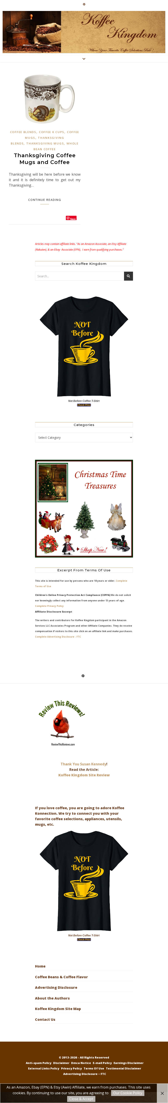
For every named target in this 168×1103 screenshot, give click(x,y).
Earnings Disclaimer (129, 1063)
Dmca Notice (81, 1063)
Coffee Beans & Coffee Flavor (61, 977)
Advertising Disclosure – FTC (84, 1074)
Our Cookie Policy (127, 1093)
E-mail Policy (102, 1063)
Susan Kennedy (93, 764)
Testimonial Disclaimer (123, 1068)
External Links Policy (43, 1068)
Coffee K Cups (51, 132)
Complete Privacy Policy (49, 606)
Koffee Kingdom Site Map (58, 1008)
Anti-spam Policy (38, 1063)
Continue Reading (44, 200)
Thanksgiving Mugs (45, 143)
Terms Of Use (94, 1068)
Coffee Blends (23, 132)
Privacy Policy (71, 1068)
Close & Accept (81, 1098)
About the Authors (52, 998)
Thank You (70, 764)
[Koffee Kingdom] (84, 32)
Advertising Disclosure (56, 987)
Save (73, 218)
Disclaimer (61, 1063)
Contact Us (45, 1019)
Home (40, 966)
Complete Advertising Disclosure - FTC (58, 636)
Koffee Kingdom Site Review (84, 775)
